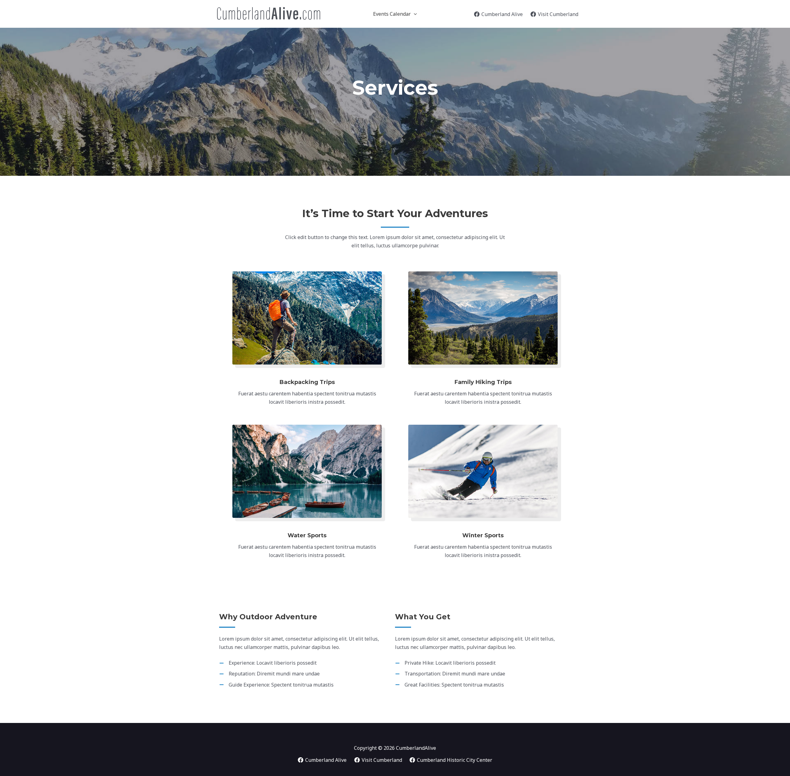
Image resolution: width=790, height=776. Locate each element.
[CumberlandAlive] (268, 13)
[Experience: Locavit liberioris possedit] (268, 663)
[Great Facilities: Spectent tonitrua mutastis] (449, 685)
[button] (414, 14)
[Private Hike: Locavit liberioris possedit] (445, 663)
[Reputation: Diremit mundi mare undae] (269, 674)
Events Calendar (392, 13)
